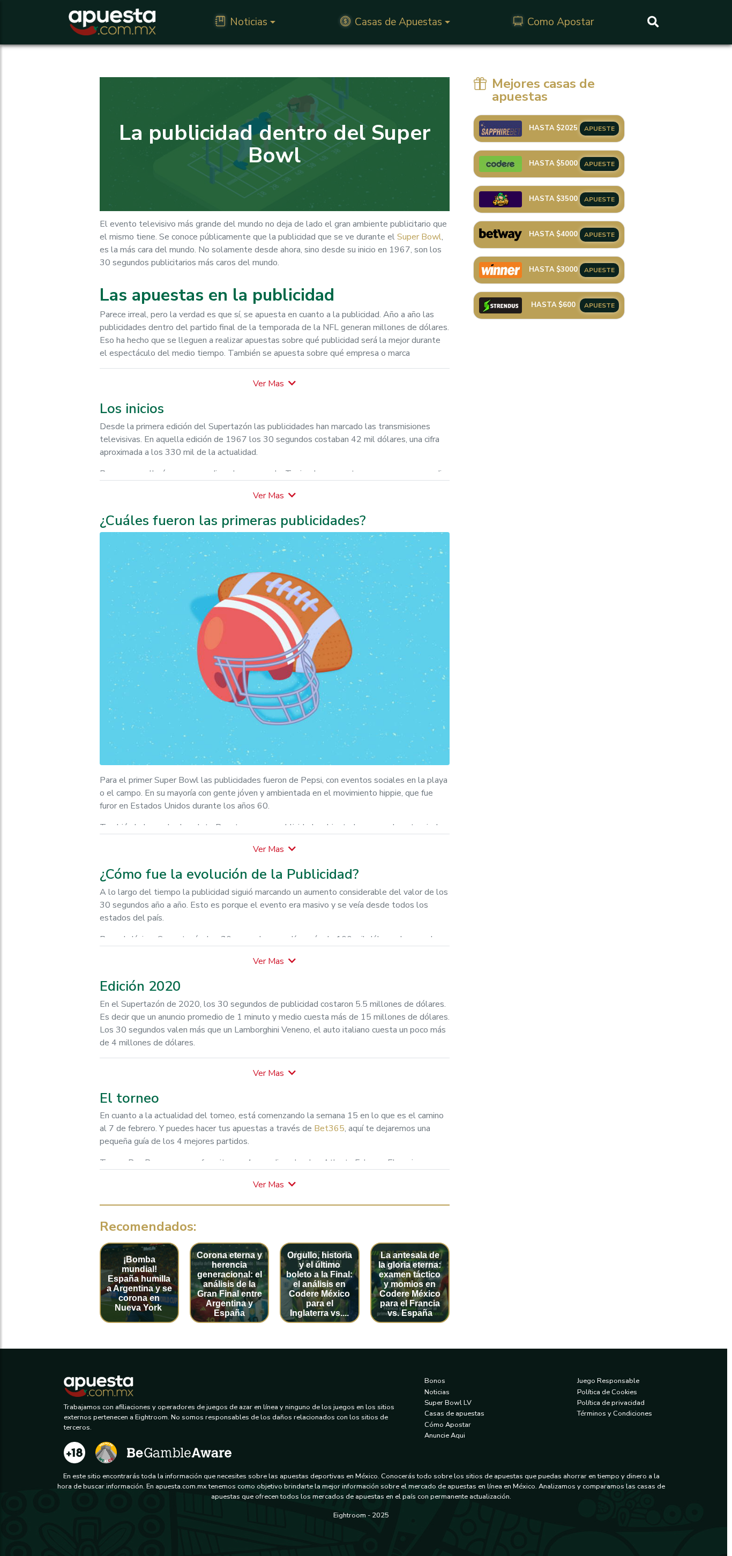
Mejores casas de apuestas (543, 90)
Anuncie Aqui (444, 1435)
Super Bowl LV (448, 1403)
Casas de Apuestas (398, 22)
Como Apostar (560, 22)
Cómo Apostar (447, 1425)
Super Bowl (419, 237)
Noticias (248, 22)
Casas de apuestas (454, 1413)
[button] (274, 384)
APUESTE (599, 128)
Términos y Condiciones (614, 1413)
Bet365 (329, 1128)
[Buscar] (653, 22)
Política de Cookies (607, 1392)
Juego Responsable (608, 1381)
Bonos (434, 1381)
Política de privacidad (611, 1403)
